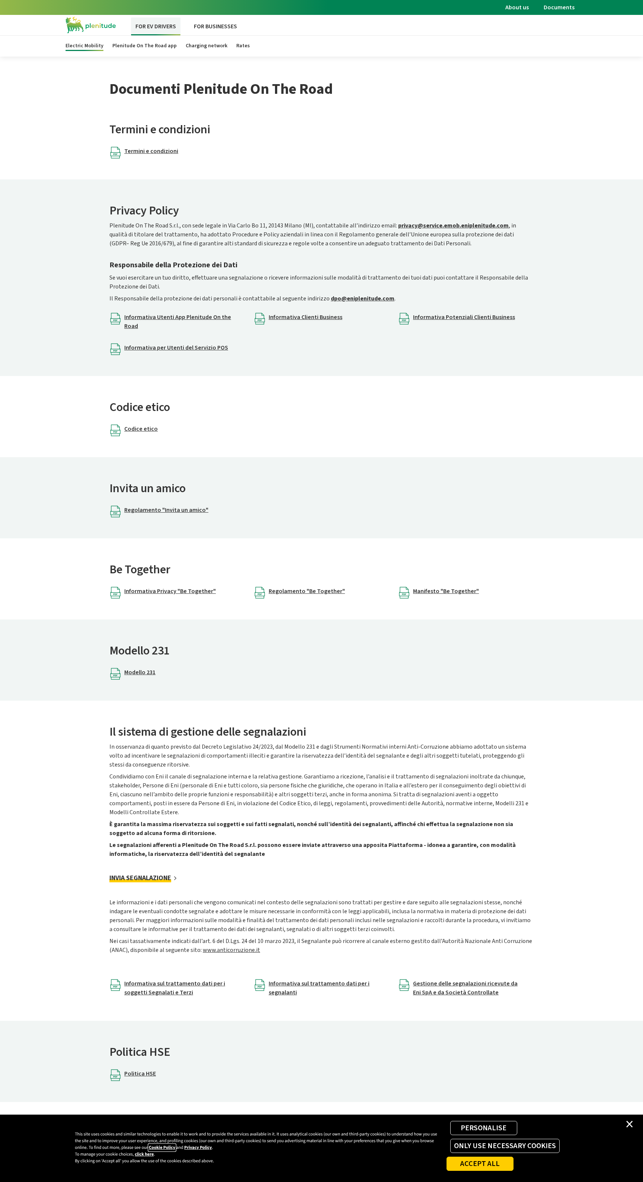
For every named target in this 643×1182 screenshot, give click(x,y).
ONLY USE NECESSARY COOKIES (505, 1146)
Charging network (206, 46)
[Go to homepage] (90, 25)
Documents (559, 7)
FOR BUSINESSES (215, 26)
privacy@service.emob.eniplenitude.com (453, 226)
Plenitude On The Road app (144, 46)
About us (517, 7)
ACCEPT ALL (480, 1164)
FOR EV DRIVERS (155, 26)
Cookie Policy (162, 1147)
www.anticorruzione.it (231, 950)
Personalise (483, 1128)
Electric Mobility (84, 46)
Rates (243, 46)
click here (144, 1154)
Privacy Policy (198, 1147)
